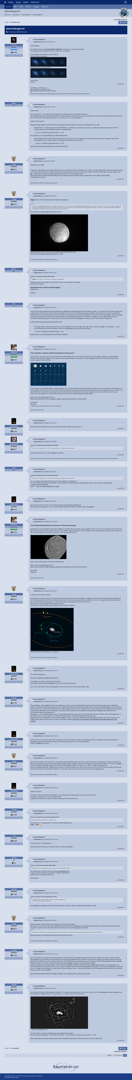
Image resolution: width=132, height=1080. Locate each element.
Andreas (14, 858)
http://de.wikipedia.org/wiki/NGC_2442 (40, 89)
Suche (21, 7)
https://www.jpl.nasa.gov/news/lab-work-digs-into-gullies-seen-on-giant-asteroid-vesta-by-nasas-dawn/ (60, 973)
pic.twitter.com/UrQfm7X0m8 (81, 328)
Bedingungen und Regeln (29, 1076)
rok (14, 835)
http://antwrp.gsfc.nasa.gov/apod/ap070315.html (43, 90)
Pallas (74, 170)
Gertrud (14, 45)
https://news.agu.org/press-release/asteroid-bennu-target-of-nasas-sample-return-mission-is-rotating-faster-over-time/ (65, 125)
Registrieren (45, 7)
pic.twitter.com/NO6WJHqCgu (62, 129)
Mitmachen (35, 2)
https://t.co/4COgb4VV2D (60, 140)
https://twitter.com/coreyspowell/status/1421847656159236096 (49, 334)
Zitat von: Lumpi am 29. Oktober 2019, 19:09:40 (42, 276)
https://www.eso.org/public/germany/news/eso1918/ (46, 212)
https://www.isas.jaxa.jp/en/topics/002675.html (48, 322)
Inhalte (10, 2)
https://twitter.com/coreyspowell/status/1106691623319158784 (49, 146)
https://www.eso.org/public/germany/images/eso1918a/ (47, 254)
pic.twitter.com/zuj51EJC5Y (75, 140)
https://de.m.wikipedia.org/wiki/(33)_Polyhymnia (44, 678)
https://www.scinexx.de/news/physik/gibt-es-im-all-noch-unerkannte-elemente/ (53, 683)
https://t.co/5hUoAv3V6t (47, 129)
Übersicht (8, 7)
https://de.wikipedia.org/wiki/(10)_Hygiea (47, 486)
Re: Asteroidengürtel (39, 39)
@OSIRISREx (63, 128)
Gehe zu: (109, 1055)
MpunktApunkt (14, 444)
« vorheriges (117, 19)
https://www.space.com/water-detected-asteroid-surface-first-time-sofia (52, 935)
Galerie (25, 2)
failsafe (14, 698)
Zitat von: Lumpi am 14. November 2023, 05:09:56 (43, 865)
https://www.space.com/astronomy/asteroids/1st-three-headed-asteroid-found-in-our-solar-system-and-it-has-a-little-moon (67, 1038)
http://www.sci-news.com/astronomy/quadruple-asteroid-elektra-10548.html (53, 605)
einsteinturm (14, 426)
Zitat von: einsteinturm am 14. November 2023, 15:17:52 (45, 817)
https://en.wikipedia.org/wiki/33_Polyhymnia (43, 767)
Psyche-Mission (82, 172)
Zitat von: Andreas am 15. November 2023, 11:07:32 (44, 896)
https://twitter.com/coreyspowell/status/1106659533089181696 (49, 135)
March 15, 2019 (59, 132)
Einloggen (36, 7)
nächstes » (124, 19)
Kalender (28, 7)
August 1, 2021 (59, 331)
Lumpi (14, 164)
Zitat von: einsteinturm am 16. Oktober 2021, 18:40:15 (44, 445)
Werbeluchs (16, 1077)
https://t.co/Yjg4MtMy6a (66, 328)
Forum (18, 2)
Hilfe (15, 7)
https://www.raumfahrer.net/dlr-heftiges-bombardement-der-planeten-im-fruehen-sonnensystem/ (59, 567)
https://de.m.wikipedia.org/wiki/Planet (70, 505)
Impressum (39, 1076)
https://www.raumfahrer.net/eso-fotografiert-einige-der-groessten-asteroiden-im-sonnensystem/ (59, 399)
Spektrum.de (34, 289)
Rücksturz (14, 352)
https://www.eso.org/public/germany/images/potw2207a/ (47, 603)
